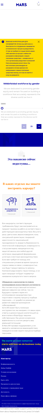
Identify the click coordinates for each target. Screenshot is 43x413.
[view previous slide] (24, 126)
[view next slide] (39, 126)
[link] (21, 4)
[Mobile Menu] (2, 4)
